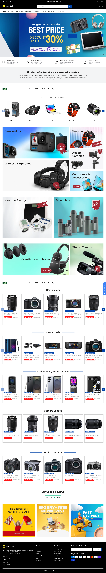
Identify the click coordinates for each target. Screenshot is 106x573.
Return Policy (57, 551)
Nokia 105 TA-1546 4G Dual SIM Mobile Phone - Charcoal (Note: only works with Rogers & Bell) (11, 395)
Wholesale (10, 11)
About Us (43, 11)
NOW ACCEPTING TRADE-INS (54, 1)
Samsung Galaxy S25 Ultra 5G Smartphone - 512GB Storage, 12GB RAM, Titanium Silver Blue (52, 395)
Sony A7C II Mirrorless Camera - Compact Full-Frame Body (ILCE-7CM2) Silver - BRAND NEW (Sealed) (73, 314)
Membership (28, 11)
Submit (97, 550)
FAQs (102, 1)
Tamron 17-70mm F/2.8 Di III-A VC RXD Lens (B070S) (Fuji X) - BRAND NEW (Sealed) (93, 434)
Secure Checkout (58, 558)
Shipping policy (58, 549)
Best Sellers (51, 11)
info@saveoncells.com (36, 63)
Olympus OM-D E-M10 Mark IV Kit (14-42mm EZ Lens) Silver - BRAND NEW (93, 476)
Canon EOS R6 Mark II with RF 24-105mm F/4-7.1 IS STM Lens (12, 476)
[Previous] (2, 309)
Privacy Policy (57, 553)
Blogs (37, 558)
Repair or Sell (19, 11)
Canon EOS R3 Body (70, 475)
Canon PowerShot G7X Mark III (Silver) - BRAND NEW (31, 476)
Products (38, 551)
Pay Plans (38, 560)
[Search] (70, 6)
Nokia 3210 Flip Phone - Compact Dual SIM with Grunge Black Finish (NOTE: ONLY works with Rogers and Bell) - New (73, 395)
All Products (93, 36)
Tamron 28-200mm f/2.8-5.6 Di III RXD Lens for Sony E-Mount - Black (73, 434)
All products (60, 11)
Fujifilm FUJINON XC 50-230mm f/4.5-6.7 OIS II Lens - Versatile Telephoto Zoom (12, 314)
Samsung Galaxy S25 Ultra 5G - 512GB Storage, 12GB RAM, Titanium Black (32, 395)
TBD (9, 556)
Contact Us (36, 11)
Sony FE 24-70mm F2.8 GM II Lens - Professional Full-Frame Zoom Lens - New (93, 314)
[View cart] (102, 6)
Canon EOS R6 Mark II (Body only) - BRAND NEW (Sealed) (32, 314)
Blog (98, 1)
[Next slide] (102, 35)
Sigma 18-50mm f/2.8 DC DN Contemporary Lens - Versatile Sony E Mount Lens (52, 314)
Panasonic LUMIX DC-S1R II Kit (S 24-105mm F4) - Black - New (93, 356)
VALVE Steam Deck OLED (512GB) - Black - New (73, 356)
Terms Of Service (58, 556)
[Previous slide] (4, 35)
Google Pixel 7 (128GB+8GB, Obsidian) (92, 395)
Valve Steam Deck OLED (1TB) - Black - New (52, 356)
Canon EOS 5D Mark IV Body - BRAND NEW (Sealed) (51, 476)
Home (4, 11)
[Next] (103, 309)
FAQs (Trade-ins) (40, 556)
